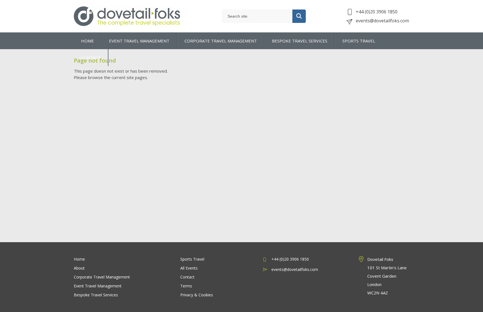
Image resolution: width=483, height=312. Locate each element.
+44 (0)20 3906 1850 (376, 12)
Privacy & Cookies (196, 294)
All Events (189, 268)
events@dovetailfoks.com (382, 21)
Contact (187, 277)
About (79, 268)
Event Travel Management (98, 286)
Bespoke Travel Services (96, 294)
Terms (186, 286)
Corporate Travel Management (102, 277)
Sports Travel (192, 259)
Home (79, 259)
